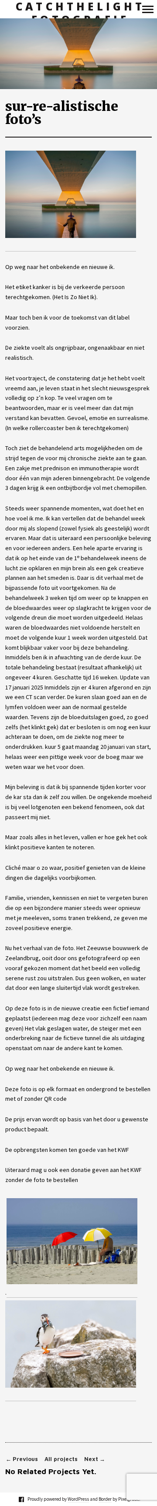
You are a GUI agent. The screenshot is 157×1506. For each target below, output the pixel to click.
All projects (61, 1459)
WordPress (78, 1499)
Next (94, 1459)
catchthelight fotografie (80, 13)
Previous (22, 1459)
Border (105, 1499)
